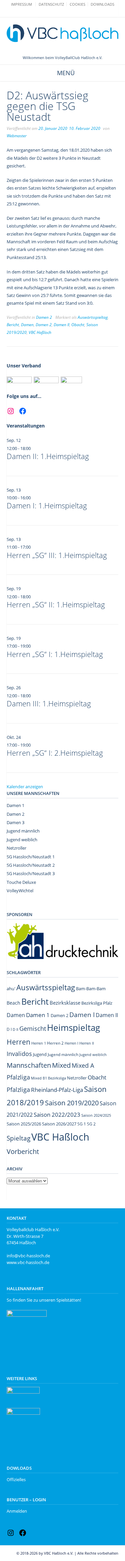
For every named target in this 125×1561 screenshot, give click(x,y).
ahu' (11, 989)
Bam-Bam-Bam (91, 989)
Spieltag (18, 1138)
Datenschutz (51, 4)
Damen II (61, 325)
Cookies (77, 4)
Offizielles (16, 1479)
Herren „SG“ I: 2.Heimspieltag (55, 753)
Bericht (13, 325)
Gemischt (32, 1028)
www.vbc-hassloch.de (28, 1262)
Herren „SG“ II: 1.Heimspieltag (56, 604)
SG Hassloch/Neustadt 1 (31, 857)
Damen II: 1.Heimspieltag (48, 456)
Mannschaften (29, 1065)
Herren (18, 1042)
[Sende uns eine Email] (59, 12)
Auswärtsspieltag (93, 317)
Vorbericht (23, 1151)
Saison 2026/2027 (59, 1124)
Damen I (82, 1014)
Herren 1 (38, 1043)
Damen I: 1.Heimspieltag (47, 505)
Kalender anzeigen (25, 787)
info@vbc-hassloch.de (28, 1256)
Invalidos (19, 1054)
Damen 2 (44, 317)
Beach (13, 1003)
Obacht (77, 325)
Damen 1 (15, 805)
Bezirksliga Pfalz (96, 1003)
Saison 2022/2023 (57, 1114)
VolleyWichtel (20, 891)
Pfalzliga (18, 1089)
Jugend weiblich (22, 840)
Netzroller (16, 848)
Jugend (40, 1054)
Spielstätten (68, 1300)
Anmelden (17, 1511)
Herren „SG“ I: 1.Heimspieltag (55, 654)
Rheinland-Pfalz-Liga (57, 1090)
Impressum (21, 4)
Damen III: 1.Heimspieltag (49, 703)
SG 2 (91, 1124)
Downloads (102, 4)
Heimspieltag (73, 1028)
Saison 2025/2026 (24, 1124)
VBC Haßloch (40, 332)
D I (9, 1029)
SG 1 (81, 1124)
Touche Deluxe (21, 882)
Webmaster (17, 136)
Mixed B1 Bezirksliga (48, 1077)
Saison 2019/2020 (72, 1102)
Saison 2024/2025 (96, 1115)
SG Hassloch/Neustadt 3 (31, 873)
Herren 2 (55, 1043)
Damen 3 (15, 822)
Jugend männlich (23, 831)
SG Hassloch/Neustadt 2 (31, 865)
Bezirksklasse (65, 1002)
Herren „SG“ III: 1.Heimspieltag (57, 555)
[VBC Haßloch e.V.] (62, 33)
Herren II (86, 1043)
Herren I (71, 1043)
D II (15, 1029)
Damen (27, 325)
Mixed (61, 1065)
